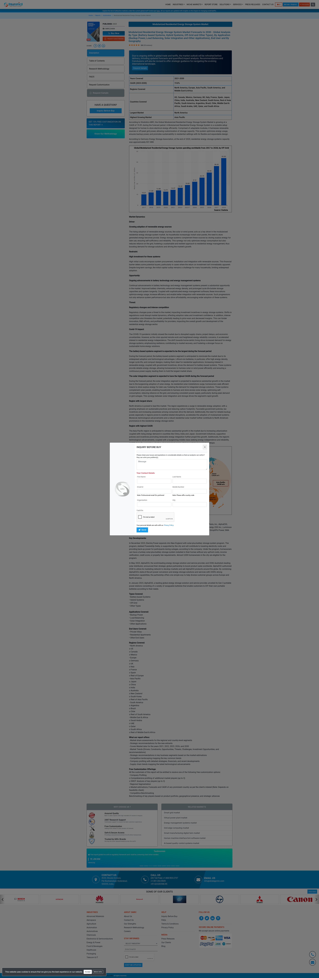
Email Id (140, 487)
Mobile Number (178, 487)
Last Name (176, 477)
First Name (141, 477)
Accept (88, 972)
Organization (142, 500)
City (173, 500)
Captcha (140, 510)
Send (143, 530)
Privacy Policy (169, 525)
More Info (98, 972)
